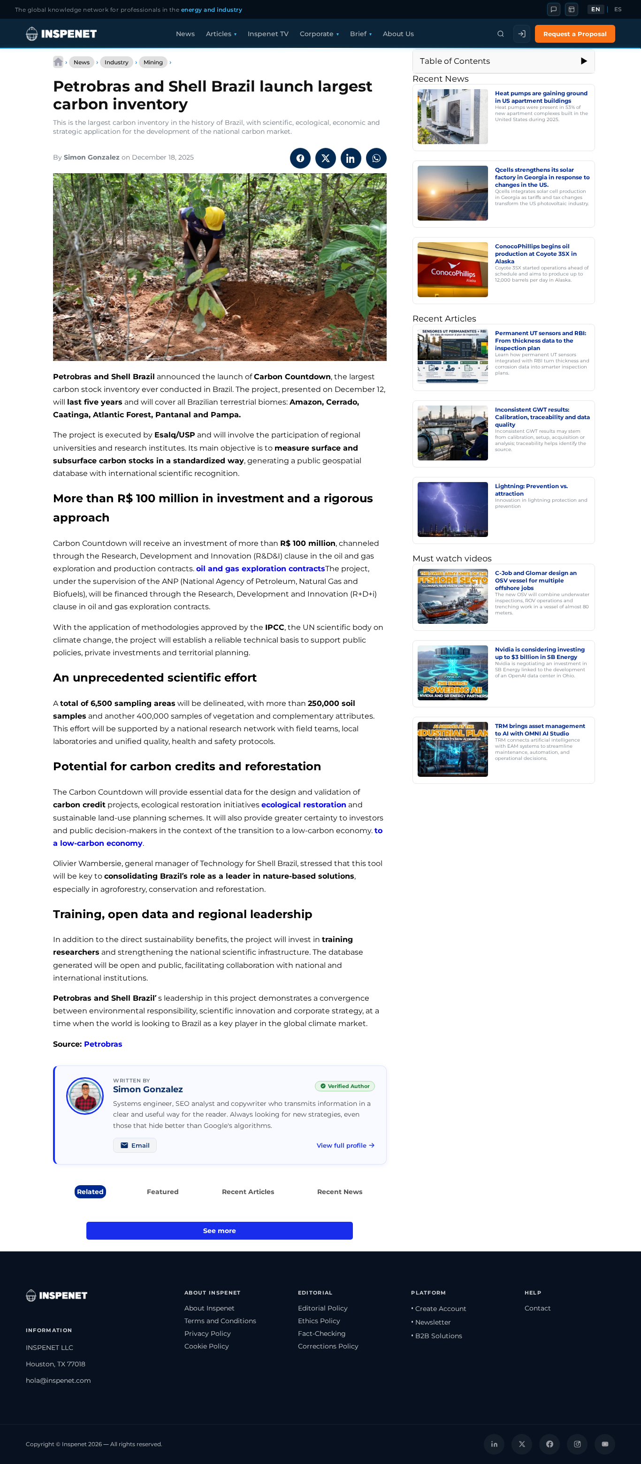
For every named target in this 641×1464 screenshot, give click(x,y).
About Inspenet (209, 1308)
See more (219, 1230)
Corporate (317, 34)
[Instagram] (577, 1444)
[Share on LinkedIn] (351, 158)
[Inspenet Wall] (571, 9)
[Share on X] (325, 158)
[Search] (501, 34)
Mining (153, 62)
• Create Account (438, 1308)
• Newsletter (431, 1322)
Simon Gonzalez (92, 157)
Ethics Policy (319, 1321)
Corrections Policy (328, 1346)
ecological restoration (303, 804)
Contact (538, 1308)
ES (618, 9)
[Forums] (553, 9)
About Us (398, 34)
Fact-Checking (322, 1333)
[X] (521, 1444)
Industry (117, 62)
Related (90, 1192)
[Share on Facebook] (300, 158)
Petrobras (103, 1044)
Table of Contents (455, 61)
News (185, 34)
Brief (358, 34)
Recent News (339, 1192)
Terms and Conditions (220, 1321)
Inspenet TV (268, 34)
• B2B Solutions (436, 1336)
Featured (163, 1192)
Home (58, 62)
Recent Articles (248, 1192)
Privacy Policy (207, 1333)
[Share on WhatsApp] (376, 158)
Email (140, 1145)
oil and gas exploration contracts (260, 568)
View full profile (341, 1145)
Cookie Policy (206, 1346)
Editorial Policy (323, 1308)
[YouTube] (605, 1444)
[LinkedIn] (494, 1444)
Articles (218, 34)
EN (595, 9)
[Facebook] (549, 1444)
